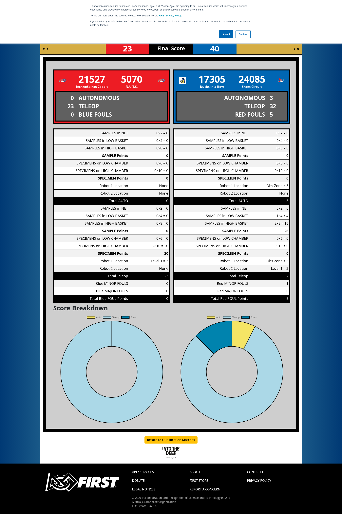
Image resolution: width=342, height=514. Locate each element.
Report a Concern (205, 489)
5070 (131, 79)
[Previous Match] (48, 49)
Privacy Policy (170, 15)
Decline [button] (243, 34)
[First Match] (44, 49)
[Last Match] (297, 49)
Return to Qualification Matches (171, 440)
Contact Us (256, 472)
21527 (91, 79)
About (195, 472)
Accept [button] (226, 34)
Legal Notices (143, 489)
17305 (212, 79)
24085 (251, 79)
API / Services (143, 472)
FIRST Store (199, 480)
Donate (138, 480)
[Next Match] (294, 49)
